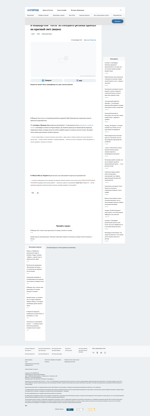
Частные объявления (77, 10)
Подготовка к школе (58, 15)
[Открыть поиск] (120, 10)
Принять (117, 21)
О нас (26, 361)
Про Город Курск (42, 350)
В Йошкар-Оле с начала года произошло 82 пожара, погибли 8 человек (51, 231)
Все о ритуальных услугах (101, 15)
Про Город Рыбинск (56, 350)
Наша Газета (68, 348)
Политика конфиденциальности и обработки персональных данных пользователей (43, 393)
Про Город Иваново (83, 348)
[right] (123, 15)
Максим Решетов (90, 40)
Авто (33, 34)
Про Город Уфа (68, 350)
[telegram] (38, 193)
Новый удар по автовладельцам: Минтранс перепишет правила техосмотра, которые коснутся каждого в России (61, 238)
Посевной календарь (119, 15)
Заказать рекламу (84, 15)
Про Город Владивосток (43, 353)
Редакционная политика (70, 361)
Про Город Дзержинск (30, 353)
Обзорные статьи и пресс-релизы (72, 359)
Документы (30, 15)
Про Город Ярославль (56, 348)
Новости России (48, 10)
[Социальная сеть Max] (80, 80)
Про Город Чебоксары (30, 348)
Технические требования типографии (53, 359)
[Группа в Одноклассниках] (97, 352)
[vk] (32, 193)
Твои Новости (28, 350)
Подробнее (66, 391)
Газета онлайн (61, 10)
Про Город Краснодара (57, 353)
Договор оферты (28, 359)
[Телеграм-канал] (46, 80)
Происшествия (47, 34)
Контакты (47, 361)
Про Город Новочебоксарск (44, 348)
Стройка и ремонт (43, 15)
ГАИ (38, 34)
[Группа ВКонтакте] (93, 352)
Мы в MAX (72, 15)
